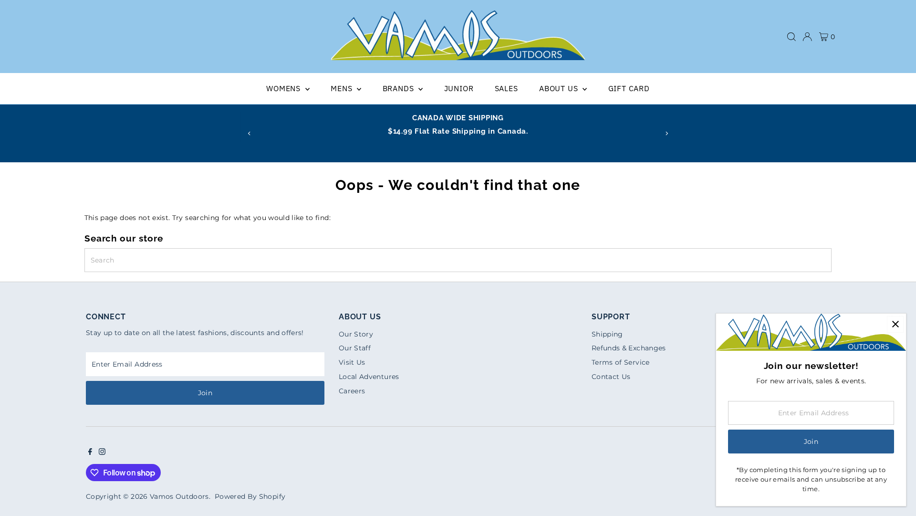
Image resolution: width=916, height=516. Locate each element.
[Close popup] (895, 324)
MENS (342, 88)
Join (205, 393)
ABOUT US (559, 88)
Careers (352, 391)
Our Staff (355, 348)
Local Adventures (369, 376)
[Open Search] (791, 36)
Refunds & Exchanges (629, 348)
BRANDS (399, 88)
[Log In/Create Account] (807, 36)
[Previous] (249, 133)
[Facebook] (90, 452)
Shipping (607, 334)
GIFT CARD (629, 88)
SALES (506, 88)
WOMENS (284, 88)
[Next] (666, 133)
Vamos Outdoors (179, 496)
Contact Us (611, 376)
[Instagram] (102, 452)
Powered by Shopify (250, 496)
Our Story (356, 334)
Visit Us (352, 362)
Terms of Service (621, 362)
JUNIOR (459, 88)
